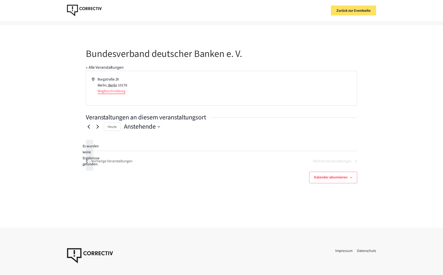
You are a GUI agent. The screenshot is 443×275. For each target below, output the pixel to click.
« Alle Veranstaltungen (105, 67)
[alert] (89, 155)
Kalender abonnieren (330, 177)
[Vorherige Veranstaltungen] (88, 127)
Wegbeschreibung (112, 91)
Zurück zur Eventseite (353, 10)
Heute (112, 126)
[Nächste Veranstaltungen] (97, 127)
